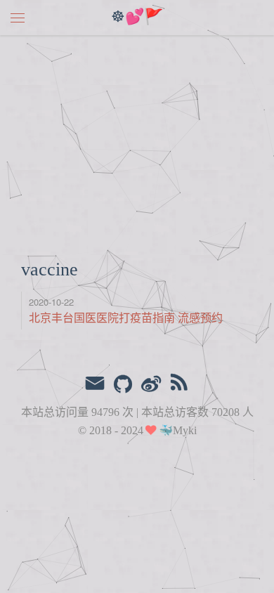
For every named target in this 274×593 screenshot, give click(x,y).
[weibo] (151, 385)
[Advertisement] (137, 139)
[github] (122, 385)
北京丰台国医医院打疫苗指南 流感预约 (126, 317)
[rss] (179, 385)
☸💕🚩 (137, 17)
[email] (94, 385)
